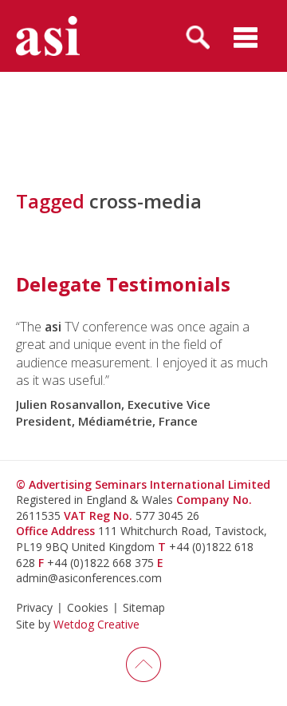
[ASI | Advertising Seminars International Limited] (48, 36)
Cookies (87, 607)
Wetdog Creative (96, 624)
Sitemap (144, 607)
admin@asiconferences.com (89, 577)
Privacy (34, 607)
